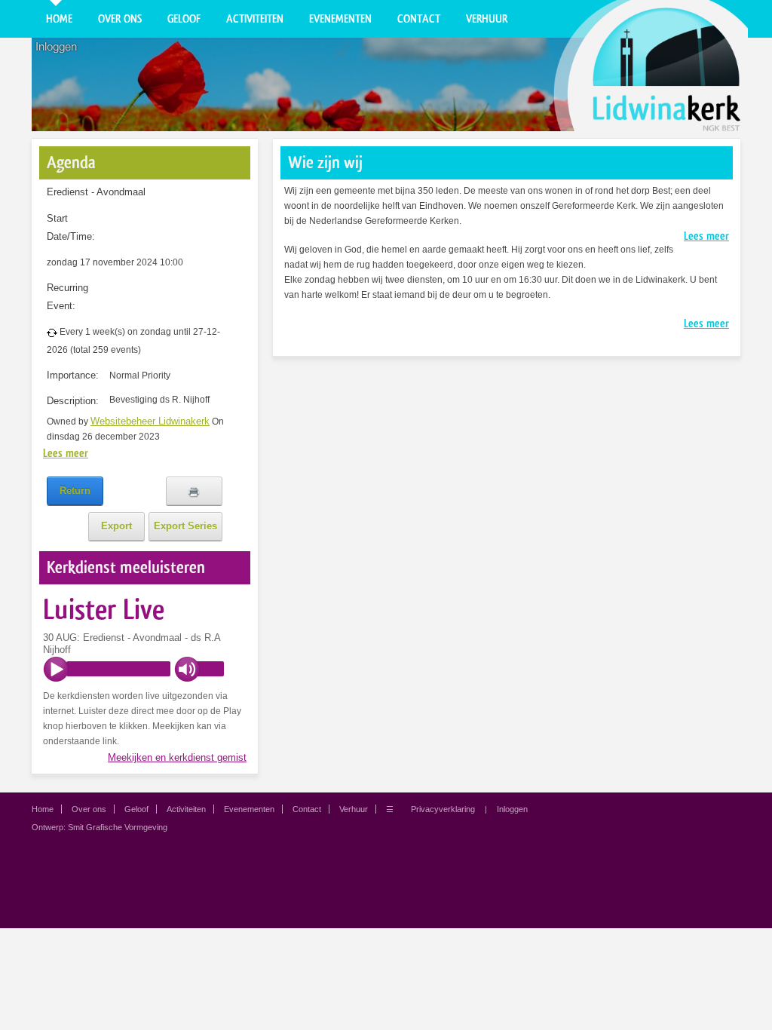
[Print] (194, 491)
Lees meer (65, 453)
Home (59, 18)
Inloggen (56, 47)
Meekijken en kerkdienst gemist (177, 757)
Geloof (184, 18)
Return (75, 490)
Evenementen (340, 18)
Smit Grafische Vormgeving (117, 827)
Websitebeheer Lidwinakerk (150, 421)
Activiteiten (254, 18)
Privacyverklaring (443, 809)
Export (116, 526)
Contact (418, 18)
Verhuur (486, 18)
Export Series (185, 526)
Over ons (120, 18)
